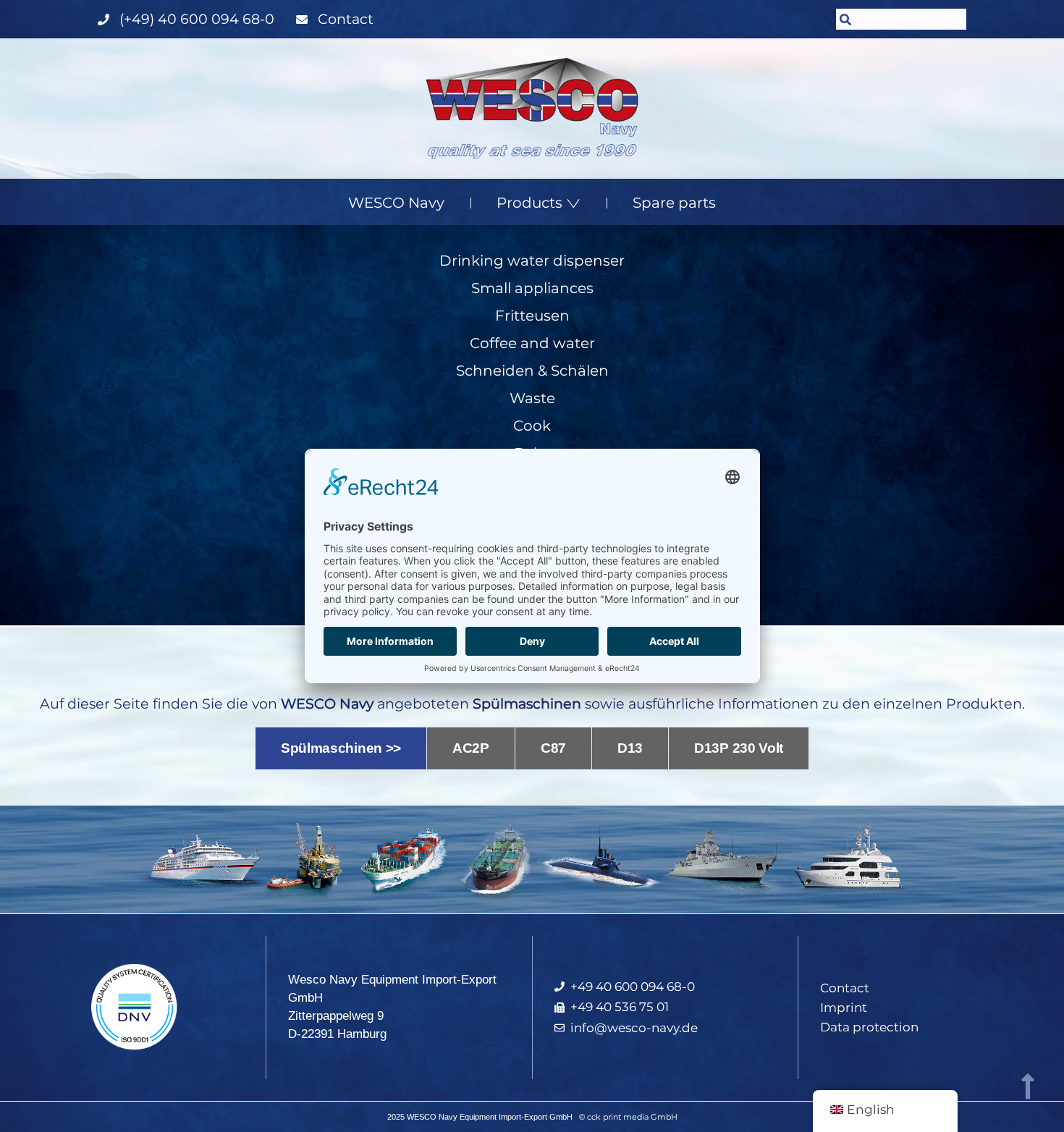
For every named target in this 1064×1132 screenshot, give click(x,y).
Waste (532, 398)
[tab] (341, 748)
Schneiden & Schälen (532, 370)
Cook (532, 425)
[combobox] (901, 19)
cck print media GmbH (632, 1117)
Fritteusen (532, 315)
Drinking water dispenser (532, 260)
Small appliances (532, 288)
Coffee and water (532, 343)
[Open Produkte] (573, 203)
